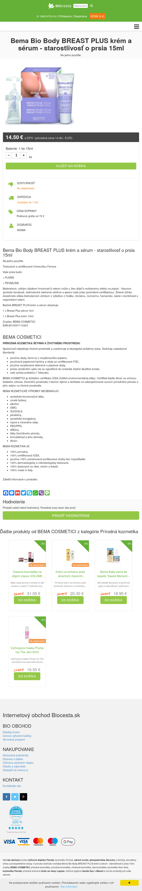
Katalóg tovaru (11, 732)
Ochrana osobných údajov (18, 762)
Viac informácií (68, 886)
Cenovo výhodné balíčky (17, 736)
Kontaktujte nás (12, 786)
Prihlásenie (65, 16)
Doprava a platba (13, 759)
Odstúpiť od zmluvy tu (15, 770)
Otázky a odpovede (14, 766)
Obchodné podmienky (15, 755)
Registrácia (80, 16)
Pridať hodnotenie (71, 515)
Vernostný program (14, 739)
